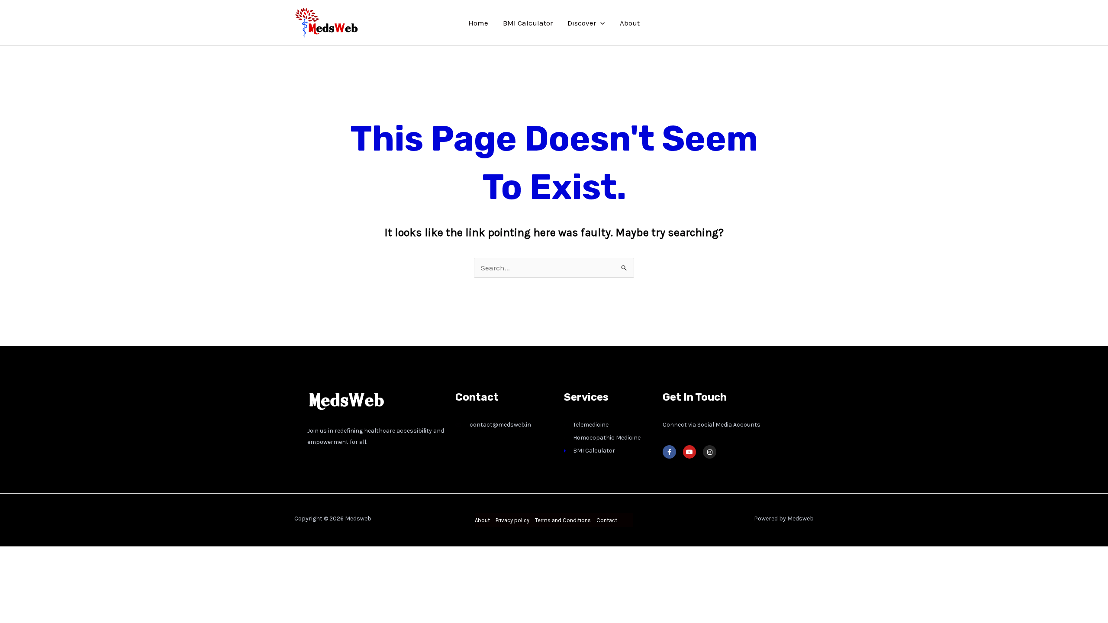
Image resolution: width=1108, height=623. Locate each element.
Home (478, 23)
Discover (581, 23)
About (630, 23)
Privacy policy (512, 520)
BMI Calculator (528, 23)
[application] (600, 23)
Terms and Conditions (563, 520)
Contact (606, 520)
